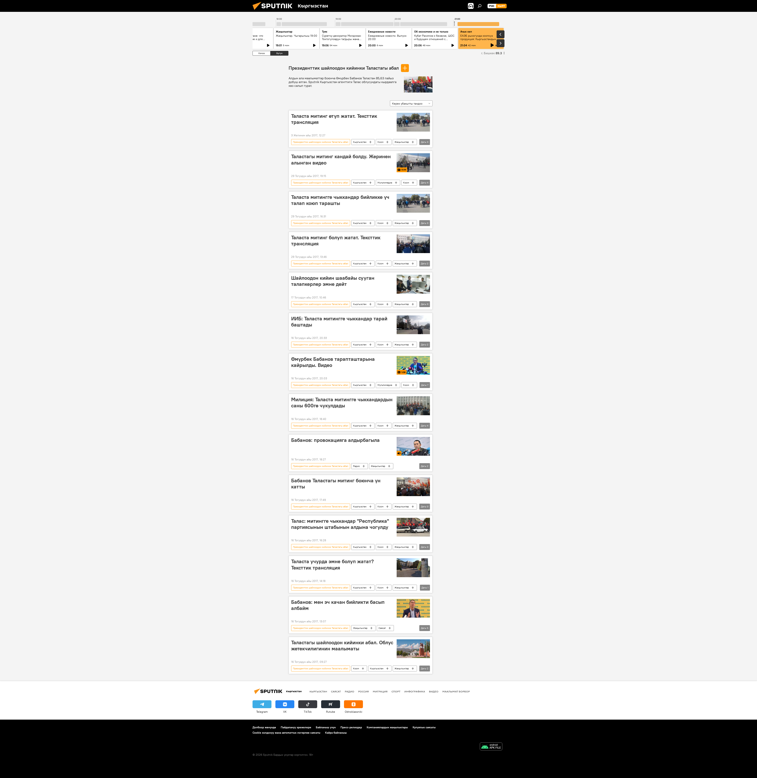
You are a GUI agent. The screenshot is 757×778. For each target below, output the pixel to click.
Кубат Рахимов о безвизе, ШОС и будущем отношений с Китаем (434, 39)
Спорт (396, 691)
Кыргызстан (359, 141)
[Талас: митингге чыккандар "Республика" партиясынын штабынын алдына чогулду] (413, 527)
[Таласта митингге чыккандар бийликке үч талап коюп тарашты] (413, 203)
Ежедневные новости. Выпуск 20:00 (387, 37)
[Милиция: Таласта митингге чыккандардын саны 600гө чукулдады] (413, 405)
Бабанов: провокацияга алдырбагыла (335, 440)
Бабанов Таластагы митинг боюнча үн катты (335, 483)
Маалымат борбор (456, 691)
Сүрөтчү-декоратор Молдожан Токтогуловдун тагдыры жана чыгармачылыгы (341, 39)
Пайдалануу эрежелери (296, 727)
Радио (356, 466)
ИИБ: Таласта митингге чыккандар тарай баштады (339, 321)
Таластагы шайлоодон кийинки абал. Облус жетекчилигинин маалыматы (342, 645)
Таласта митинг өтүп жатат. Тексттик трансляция (334, 119)
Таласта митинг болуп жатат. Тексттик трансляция (335, 240)
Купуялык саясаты (424, 727)
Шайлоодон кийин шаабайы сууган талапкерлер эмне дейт (332, 281)
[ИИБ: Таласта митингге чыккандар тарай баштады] (413, 324)
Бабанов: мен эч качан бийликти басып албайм (338, 605)
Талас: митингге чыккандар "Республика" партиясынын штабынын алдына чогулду (340, 524)
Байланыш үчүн (326, 727)
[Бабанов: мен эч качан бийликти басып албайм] (413, 608)
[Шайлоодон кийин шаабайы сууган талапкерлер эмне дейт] (413, 284)
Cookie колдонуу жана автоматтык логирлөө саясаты (286, 732)
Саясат (382, 628)
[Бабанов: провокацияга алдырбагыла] (413, 446)
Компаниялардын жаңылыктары (387, 727)
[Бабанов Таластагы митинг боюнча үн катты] (413, 486)
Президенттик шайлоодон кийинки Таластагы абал (344, 68)
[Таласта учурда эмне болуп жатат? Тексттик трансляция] (413, 567)
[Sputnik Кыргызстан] (274, 11)
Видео (433, 691)
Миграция (380, 691)
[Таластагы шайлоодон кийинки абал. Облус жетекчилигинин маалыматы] (413, 648)
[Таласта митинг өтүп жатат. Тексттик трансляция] (413, 122)
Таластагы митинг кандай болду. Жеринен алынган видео (341, 159)
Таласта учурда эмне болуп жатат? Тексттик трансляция (332, 564)
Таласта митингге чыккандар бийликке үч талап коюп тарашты (340, 200)
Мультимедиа (385, 182)
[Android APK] (491, 746)
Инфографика (414, 691)
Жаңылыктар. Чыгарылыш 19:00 (296, 35)
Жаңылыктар (401, 141)
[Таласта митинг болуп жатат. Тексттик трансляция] (413, 243)
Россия (363, 691)
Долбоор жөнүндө (264, 727)
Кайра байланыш (336, 732)
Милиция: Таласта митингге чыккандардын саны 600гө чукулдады (341, 402)
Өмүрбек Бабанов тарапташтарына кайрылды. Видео (333, 362)
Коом (380, 141)
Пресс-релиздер (351, 727)
